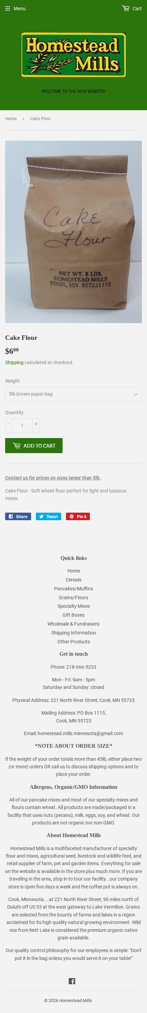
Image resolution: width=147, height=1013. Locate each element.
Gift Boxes (73, 615)
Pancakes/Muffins (73, 588)
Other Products (73, 641)
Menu (20, 8)
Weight (12, 381)
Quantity (14, 412)
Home (11, 118)
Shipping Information (73, 633)
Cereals (73, 579)
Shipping (14, 362)
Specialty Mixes (73, 606)
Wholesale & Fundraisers (73, 624)
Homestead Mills (75, 1000)
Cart (137, 8)
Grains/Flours (73, 597)
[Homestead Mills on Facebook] (72, 982)
